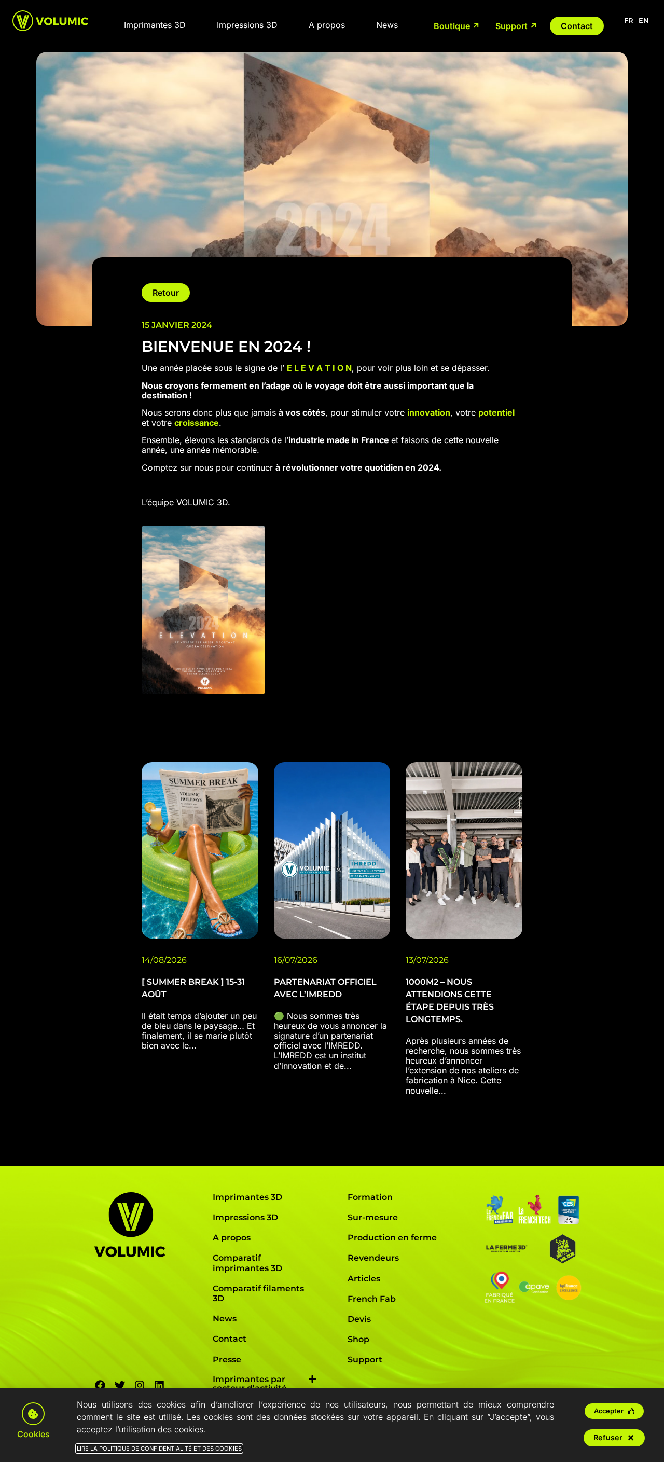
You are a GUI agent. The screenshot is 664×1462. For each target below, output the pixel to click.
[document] (332, 731)
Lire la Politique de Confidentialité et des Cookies (159, 1448)
